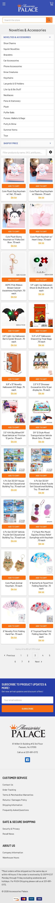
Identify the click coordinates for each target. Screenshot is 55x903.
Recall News (8, 833)
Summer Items (10, 129)
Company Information (13, 852)
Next (37, 661)
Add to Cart (13, 186)
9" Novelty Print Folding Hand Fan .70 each (14, 632)
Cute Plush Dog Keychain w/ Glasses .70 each (41, 192)
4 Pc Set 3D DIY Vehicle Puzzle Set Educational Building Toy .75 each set (13, 534)
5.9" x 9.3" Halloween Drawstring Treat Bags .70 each (41, 339)
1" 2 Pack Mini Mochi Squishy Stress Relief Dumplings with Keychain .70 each (41, 536)
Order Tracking (9, 789)
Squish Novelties (11, 49)
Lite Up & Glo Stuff (12, 89)
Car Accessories (11, 60)
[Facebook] (27, 759)
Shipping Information (12, 805)
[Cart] (51, 4)
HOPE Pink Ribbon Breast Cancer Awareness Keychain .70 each (13, 289)
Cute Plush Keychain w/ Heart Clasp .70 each (41, 238)
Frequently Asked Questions (16, 810)
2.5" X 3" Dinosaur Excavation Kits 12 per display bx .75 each (41, 387)
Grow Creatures (11, 72)
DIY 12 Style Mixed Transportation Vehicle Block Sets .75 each (41, 435)
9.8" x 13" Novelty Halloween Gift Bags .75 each (14, 387)
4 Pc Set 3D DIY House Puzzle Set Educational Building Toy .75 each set (13, 483)
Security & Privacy (11, 828)
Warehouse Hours (11, 857)
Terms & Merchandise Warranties (18, 794)
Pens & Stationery (12, 100)
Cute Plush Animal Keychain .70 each (13, 584)
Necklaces (8, 95)
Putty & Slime (10, 124)
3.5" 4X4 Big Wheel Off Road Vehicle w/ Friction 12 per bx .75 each (13, 435)
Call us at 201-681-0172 (27, 752)
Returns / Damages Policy (15, 799)
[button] (50, 152)
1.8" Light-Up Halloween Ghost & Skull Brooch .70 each (41, 288)
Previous (10, 655)
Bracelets (8, 54)
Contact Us (8, 784)
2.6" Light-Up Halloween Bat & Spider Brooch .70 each (14, 339)
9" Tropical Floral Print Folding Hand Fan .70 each (41, 634)
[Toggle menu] (8, 7)
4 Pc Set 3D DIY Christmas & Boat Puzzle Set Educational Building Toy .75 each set (41, 484)
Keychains (8, 77)
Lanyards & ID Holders (14, 83)
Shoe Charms (10, 43)
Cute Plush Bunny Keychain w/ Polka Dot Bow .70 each (13, 239)
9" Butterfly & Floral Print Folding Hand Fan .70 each (41, 586)
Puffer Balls (9, 112)
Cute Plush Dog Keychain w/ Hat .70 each (13, 192)
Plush (6, 106)
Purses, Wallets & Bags (14, 118)
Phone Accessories (13, 66)
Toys (6, 135)
